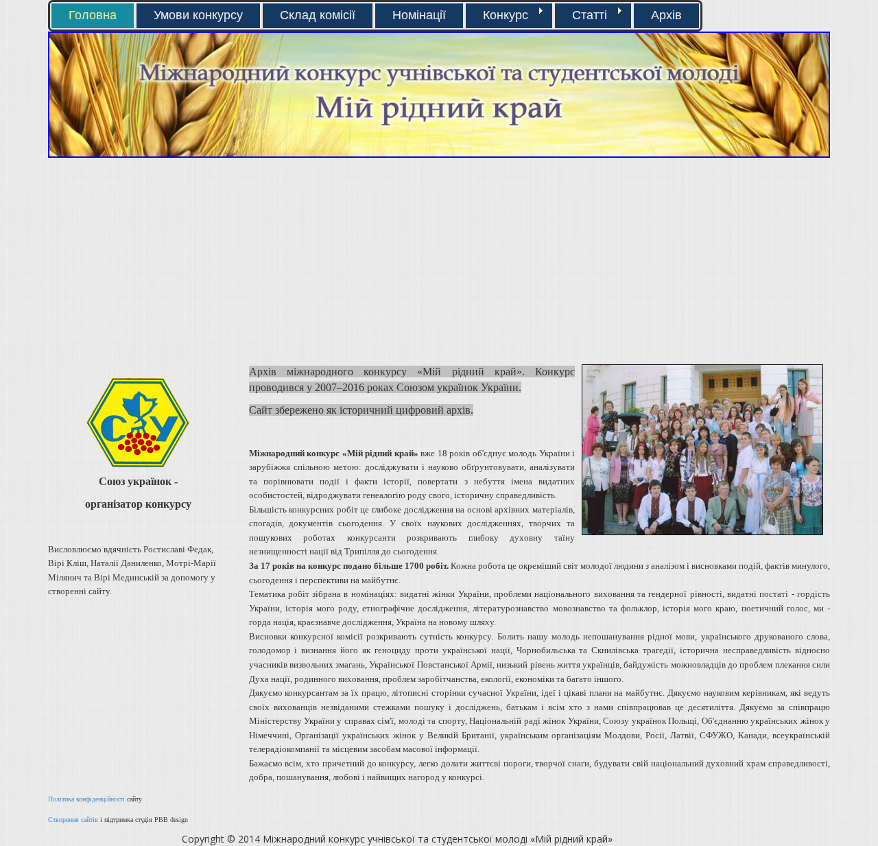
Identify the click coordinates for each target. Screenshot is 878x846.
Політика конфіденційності (86, 799)
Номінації (419, 15)
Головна (93, 15)
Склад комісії (317, 15)
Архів (666, 15)
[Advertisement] (238, 261)
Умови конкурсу (198, 15)
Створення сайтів (73, 819)
